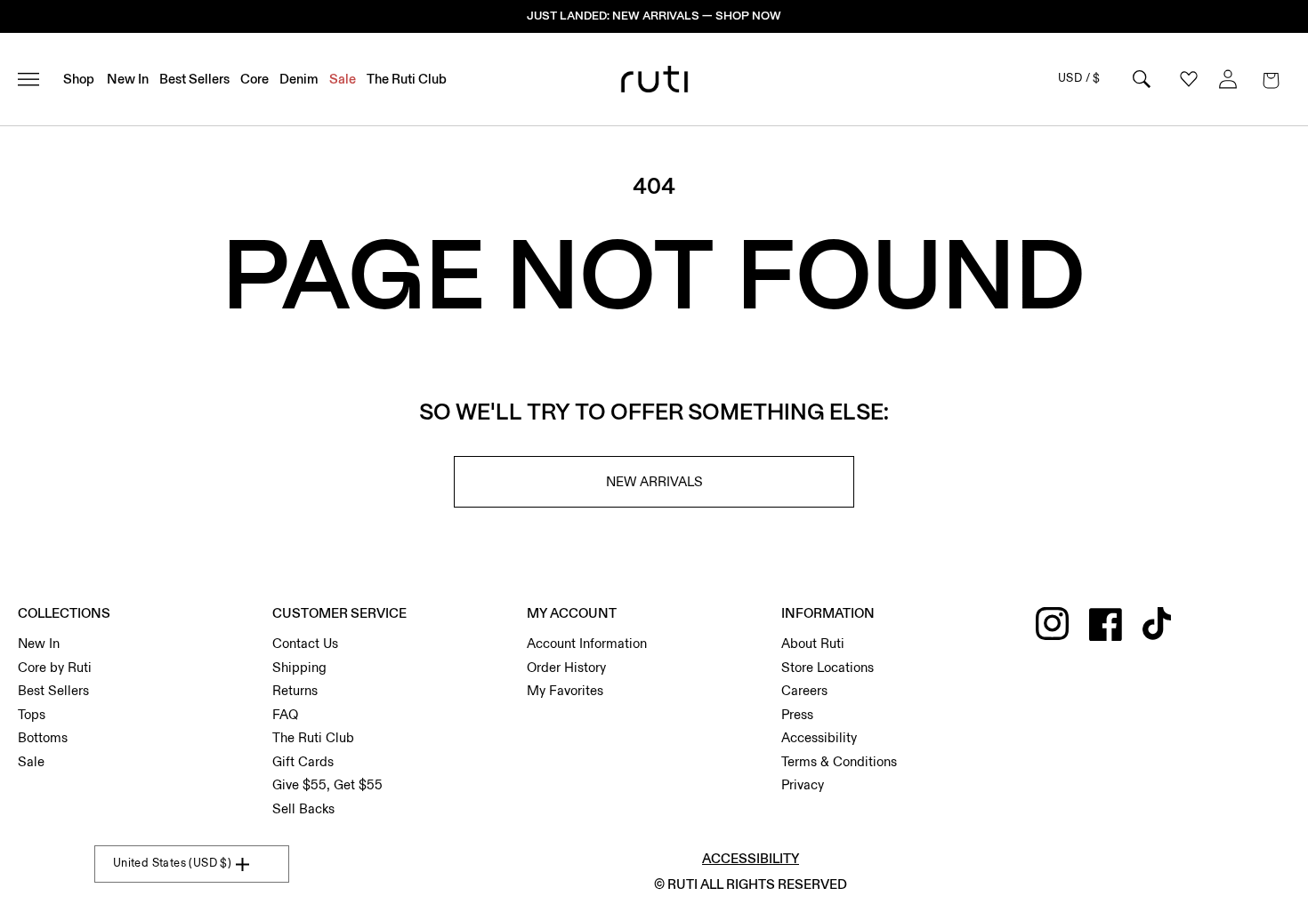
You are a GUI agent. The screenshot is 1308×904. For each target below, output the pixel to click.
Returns (295, 691)
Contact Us (305, 644)
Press (797, 715)
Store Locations (827, 668)
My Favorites (565, 691)
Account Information (587, 644)
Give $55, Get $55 (327, 785)
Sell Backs (303, 809)
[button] (1270, 79)
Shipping (299, 668)
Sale (31, 762)
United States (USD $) (172, 863)
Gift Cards (303, 762)
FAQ (285, 715)
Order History (566, 668)
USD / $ (1079, 78)
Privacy (802, 785)
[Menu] (36, 79)
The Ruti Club (313, 738)
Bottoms (43, 738)
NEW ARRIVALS (654, 482)
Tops (31, 715)
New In (39, 644)
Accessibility (819, 738)
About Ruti (812, 644)
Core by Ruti (55, 668)
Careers (804, 691)
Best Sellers (53, 691)
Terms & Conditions (839, 762)
